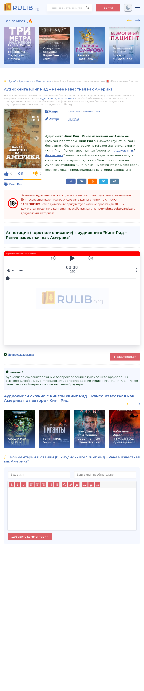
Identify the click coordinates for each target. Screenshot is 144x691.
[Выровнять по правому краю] (43, 484)
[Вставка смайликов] (64, 484)
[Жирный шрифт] (11, 484)
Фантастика (66, 98)
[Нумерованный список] (56, 484)
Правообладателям (21, 354)
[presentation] (129, 20)
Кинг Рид (15, 184)
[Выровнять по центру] (37, 484)
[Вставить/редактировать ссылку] (70, 484)
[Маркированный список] (50, 484)
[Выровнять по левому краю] (31, 484)
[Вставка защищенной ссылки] (76, 484)
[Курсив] (17, 484)
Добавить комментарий (30, 536)
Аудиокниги (48, 98)
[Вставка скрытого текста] (97, 484)
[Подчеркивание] (23, 484)
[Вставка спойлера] (91, 484)
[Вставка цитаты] (84, 484)
